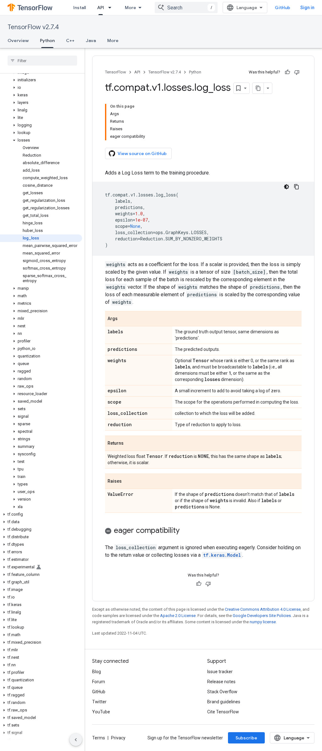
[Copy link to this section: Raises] (128, 481)
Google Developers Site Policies (262, 615)
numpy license (263, 622)
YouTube (101, 711)
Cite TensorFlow (223, 711)
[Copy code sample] (296, 187)
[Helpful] (287, 72)
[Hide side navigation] (75, 739)
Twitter (99, 701)
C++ (70, 40)
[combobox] (186, 7)
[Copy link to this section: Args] (124, 319)
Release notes (221, 681)
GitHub (282, 7)
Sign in (307, 7)
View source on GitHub (142, 153)
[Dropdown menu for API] (111, 7)
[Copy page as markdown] (258, 88)
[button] (41, 80)
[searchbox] (42, 61)
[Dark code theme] (286, 187)
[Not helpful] (297, 72)
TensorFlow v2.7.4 (33, 27)
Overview (18, 40)
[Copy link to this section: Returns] (130, 444)
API (100, 7)
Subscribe (246, 738)
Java (91, 40)
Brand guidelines (223, 701)
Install (79, 7)
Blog (96, 671)
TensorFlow (115, 72)
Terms (98, 737)
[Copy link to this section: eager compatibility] (186, 531)
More (130, 7)
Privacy (118, 737)
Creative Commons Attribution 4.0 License (263, 609)
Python (47, 40)
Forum (98, 681)
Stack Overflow (222, 691)
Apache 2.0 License (178, 615)
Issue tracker (220, 671)
